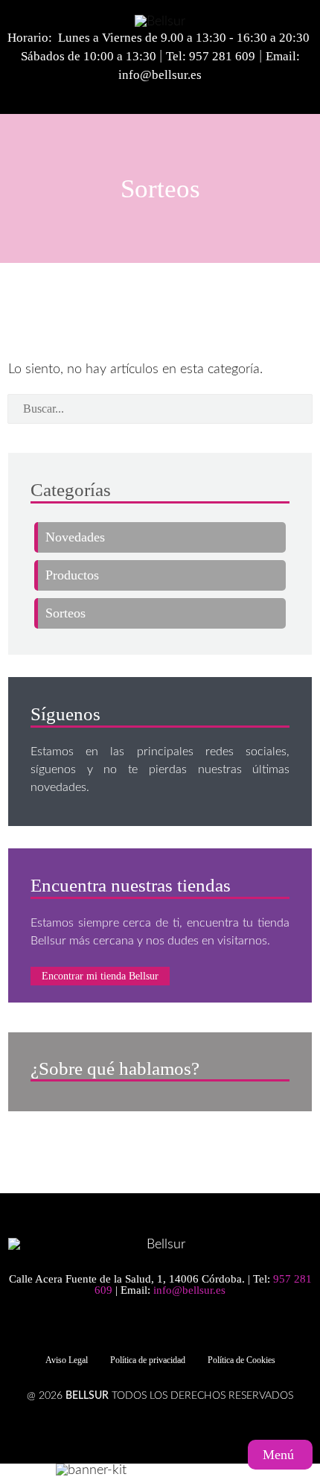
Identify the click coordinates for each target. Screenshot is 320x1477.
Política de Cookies (241, 1360)
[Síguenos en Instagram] (167, 1328)
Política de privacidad (147, 1360)
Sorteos (65, 613)
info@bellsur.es (160, 75)
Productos (72, 575)
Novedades (75, 537)
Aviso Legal (66, 1360)
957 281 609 (222, 56)
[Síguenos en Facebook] (141, 1328)
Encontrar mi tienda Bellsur (100, 976)
